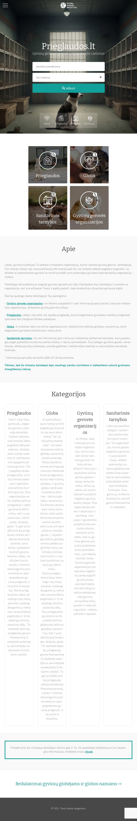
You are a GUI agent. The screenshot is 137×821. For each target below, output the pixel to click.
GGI (56, 808)
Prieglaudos (14, 315)
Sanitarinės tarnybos (19, 338)
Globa (10, 326)
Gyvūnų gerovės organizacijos (25, 303)
